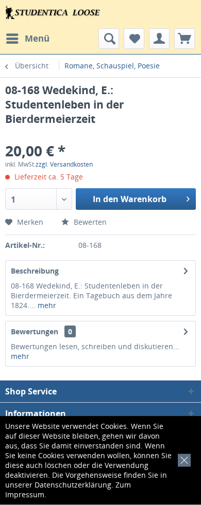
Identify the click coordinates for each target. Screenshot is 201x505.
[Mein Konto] (159, 38)
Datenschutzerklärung (73, 485)
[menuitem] (27, 38)
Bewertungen (34, 331)
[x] (182, 459)
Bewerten (89, 222)
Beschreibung (35, 271)
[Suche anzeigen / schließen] (108, 38)
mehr (46, 305)
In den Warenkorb (129, 199)
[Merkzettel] (134, 38)
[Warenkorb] (184, 38)
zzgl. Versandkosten (64, 164)
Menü (37, 38)
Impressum (24, 494)
